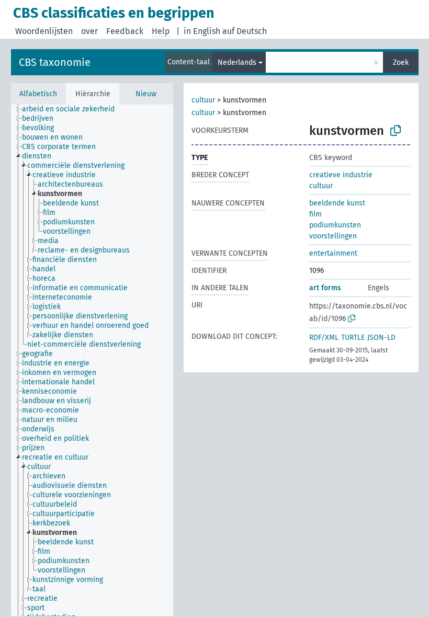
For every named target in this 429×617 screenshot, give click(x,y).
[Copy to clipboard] (395, 131)
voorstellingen (333, 236)
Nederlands (237, 62)
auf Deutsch (244, 31)
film (315, 214)
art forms (325, 287)
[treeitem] (72, 109)
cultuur (203, 100)
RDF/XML (323, 337)
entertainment (333, 253)
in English (202, 31)
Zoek (401, 62)
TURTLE (353, 337)
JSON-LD (381, 337)
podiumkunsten (335, 225)
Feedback (124, 31)
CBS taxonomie (55, 62)
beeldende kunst (337, 203)
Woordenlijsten (44, 31)
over (89, 31)
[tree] (92, 360)
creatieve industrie (340, 174)
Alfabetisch (38, 93)
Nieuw (146, 93)
